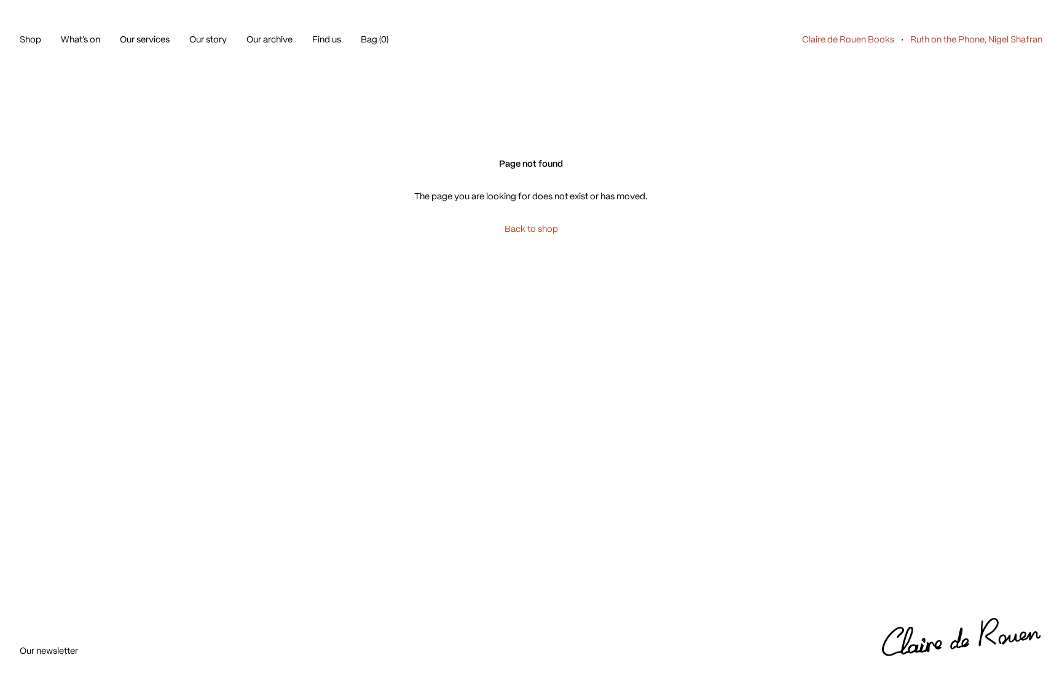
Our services (145, 39)
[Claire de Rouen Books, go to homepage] (962, 637)
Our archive (269, 39)
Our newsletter (49, 650)
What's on (80, 39)
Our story (208, 39)
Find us (326, 39)
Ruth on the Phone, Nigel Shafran (976, 39)
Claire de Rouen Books (848, 39)
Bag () (374, 39)
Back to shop (531, 228)
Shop (30, 39)
